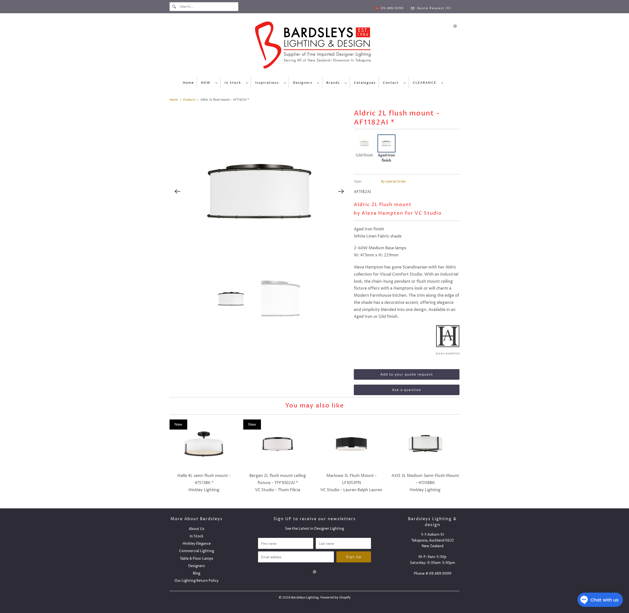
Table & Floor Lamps (196, 558)
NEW (207, 83)
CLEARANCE (426, 83)
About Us (196, 529)
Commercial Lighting (196, 551)
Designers (304, 83)
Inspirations (268, 83)
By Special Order (393, 181)
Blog (196, 573)
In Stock (234, 83)
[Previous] (177, 191)
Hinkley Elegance (197, 543)
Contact (392, 83)
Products (189, 100)
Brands (334, 83)
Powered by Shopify (335, 597)
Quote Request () (433, 8)
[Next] (341, 191)
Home (188, 83)
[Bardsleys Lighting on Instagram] (455, 26)
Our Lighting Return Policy (196, 580)
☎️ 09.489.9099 (389, 8)
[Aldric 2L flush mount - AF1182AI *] (259, 191)
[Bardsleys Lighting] (314, 46)
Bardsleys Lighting (305, 597)
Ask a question (406, 390)
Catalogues (365, 83)
